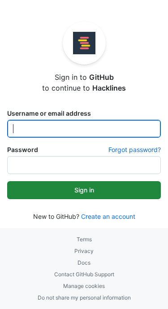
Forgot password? (134, 149)
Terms (84, 239)
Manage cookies (84, 286)
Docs (84, 262)
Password (22, 149)
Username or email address (49, 113)
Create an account (108, 216)
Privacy (84, 251)
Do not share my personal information (84, 297)
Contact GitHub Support (84, 274)
